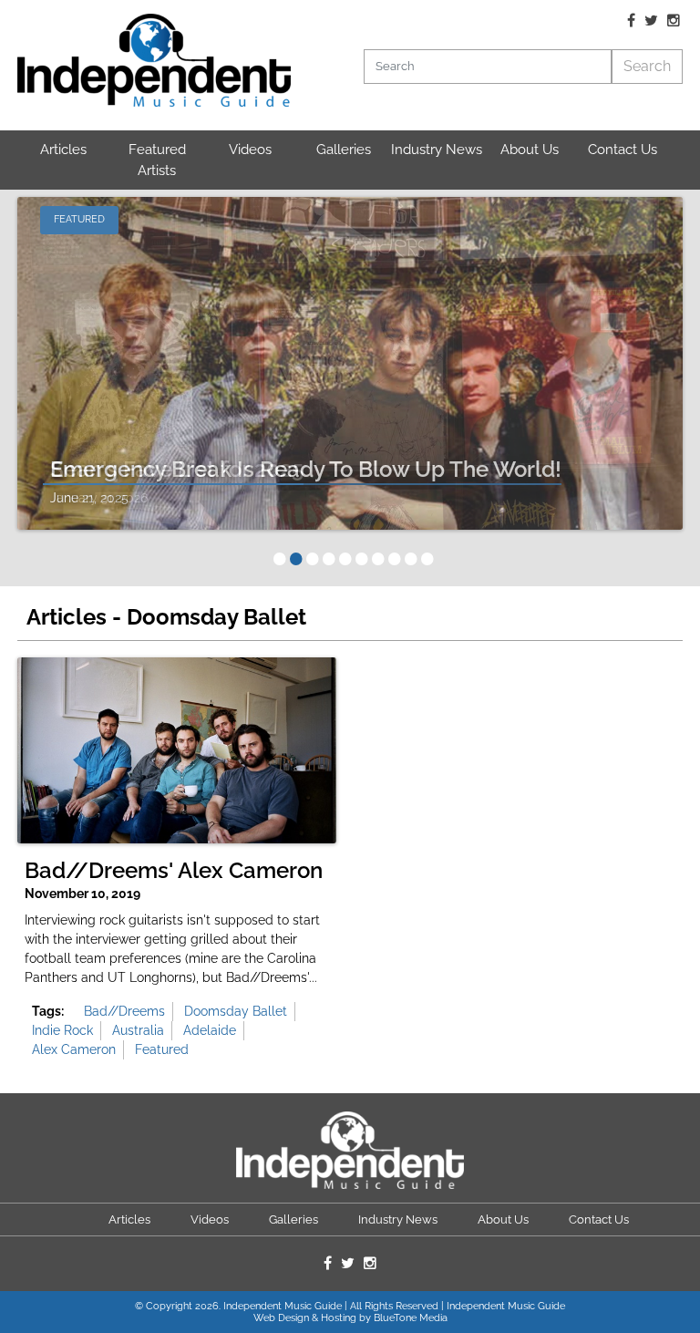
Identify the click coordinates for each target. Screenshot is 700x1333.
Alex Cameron (74, 1049)
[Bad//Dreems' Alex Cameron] (176, 750)
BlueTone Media (411, 1318)
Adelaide (209, 1030)
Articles (63, 149)
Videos (250, 149)
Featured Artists (157, 160)
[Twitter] (651, 21)
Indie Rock (62, 1030)
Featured (162, 1049)
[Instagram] (673, 21)
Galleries (343, 149)
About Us (529, 149)
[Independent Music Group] (154, 60)
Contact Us (622, 149)
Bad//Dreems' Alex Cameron (174, 871)
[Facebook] (631, 21)
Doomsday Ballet (235, 1011)
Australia (138, 1030)
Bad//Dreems (124, 1011)
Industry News (436, 149)
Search (647, 66)
